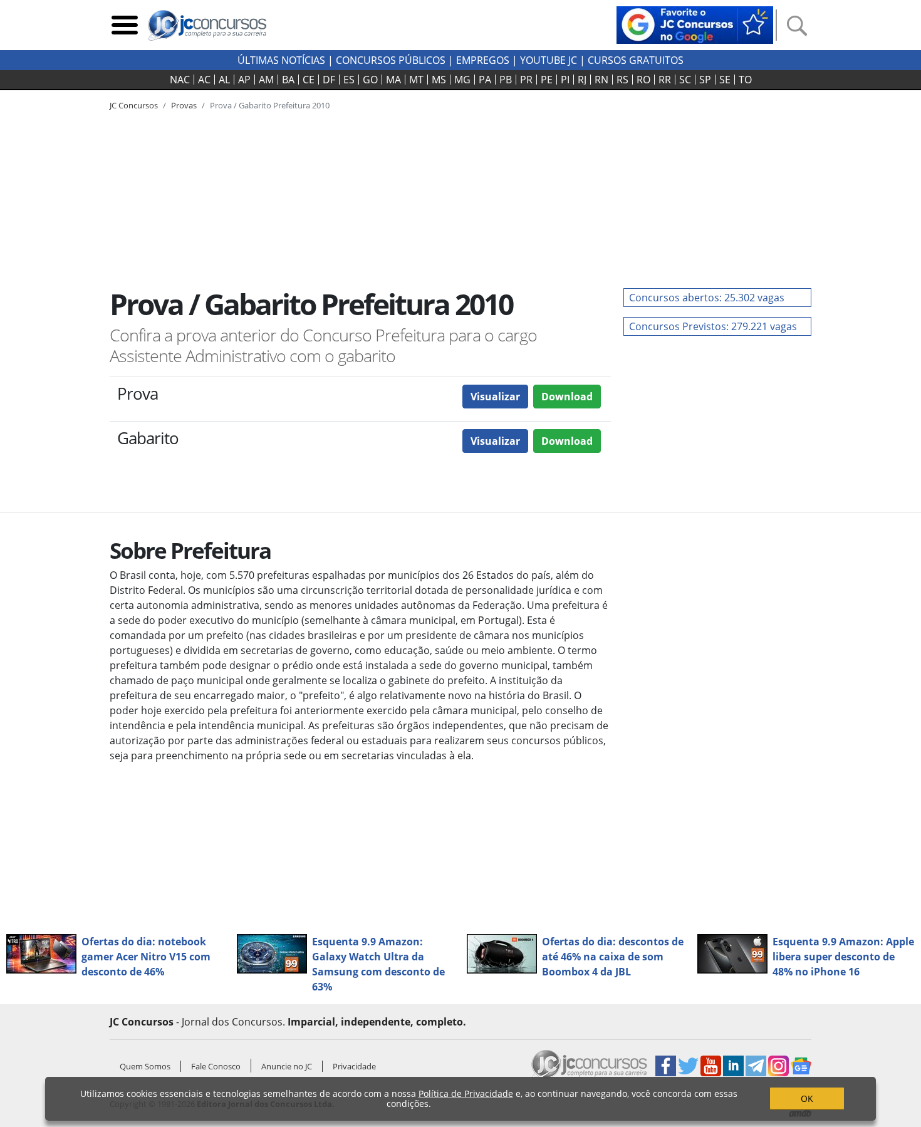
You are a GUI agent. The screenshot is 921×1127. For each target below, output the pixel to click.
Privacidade (354, 1066)
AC (204, 80)
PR (526, 80)
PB (505, 80)
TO (745, 80)
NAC (180, 80)
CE (309, 80)
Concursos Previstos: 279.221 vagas (713, 326)
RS (622, 80)
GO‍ (370, 80)
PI (565, 80)
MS (439, 80)
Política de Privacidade (466, 1093)
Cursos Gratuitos (636, 60)
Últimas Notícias (281, 60)
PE (547, 80)
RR (664, 80)
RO (643, 80)
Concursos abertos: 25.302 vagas (706, 297)
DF (329, 80)
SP (705, 80)
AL (224, 80)
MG (462, 80)
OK (807, 1098)
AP (244, 80)
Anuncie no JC (286, 1066)
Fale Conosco (216, 1066)
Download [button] (567, 396)
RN (601, 80)
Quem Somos (145, 1066)
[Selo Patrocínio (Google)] (695, 24)
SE (725, 80)
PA (485, 80)
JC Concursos (134, 105)
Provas (184, 105)
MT (416, 80)
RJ (582, 80)
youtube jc (548, 60)
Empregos (482, 60)
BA (288, 80)
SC (685, 80)
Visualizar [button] (495, 396)
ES (349, 80)
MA (393, 80)
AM (266, 80)
